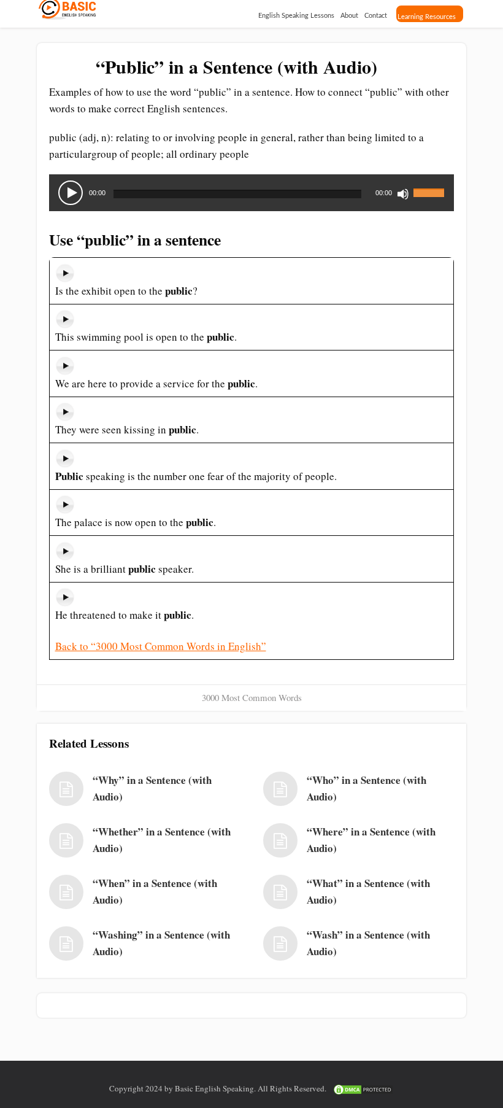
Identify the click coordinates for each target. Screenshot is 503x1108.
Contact (375, 15)
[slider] (430, 185)
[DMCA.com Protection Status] (363, 1088)
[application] (251, 192)
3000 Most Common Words (252, 697)
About (349, 15)
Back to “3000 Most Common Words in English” (160, 646)
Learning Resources (426, 17)
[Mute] (403, 194)
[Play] (70, 192)
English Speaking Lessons (296, 15)
